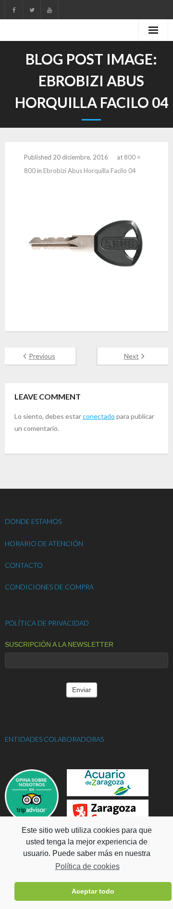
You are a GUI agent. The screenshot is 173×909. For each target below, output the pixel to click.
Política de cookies (87, 866)
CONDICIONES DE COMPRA (49, 587)
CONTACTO (24, 565)
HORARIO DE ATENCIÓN (44, 543)
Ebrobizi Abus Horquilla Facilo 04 (89, 170)
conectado (99, 416)
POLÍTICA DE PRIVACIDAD (47, 623)
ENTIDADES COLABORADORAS (54, 739)
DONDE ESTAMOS (33, 521)
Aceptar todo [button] (93, 891)
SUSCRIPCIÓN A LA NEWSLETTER (59, 644)
